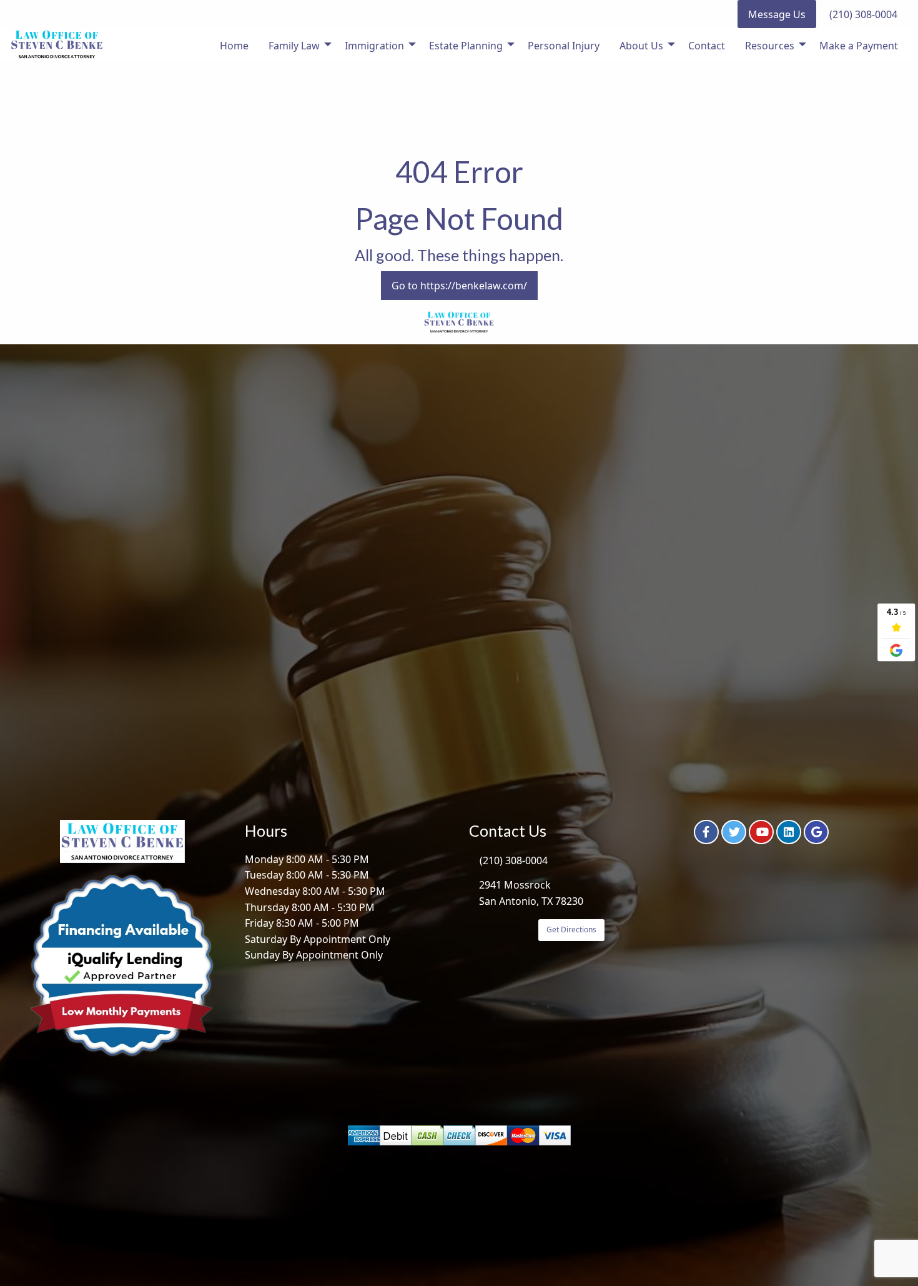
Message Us (777, 14)
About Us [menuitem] (641, 45)
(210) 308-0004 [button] (863, 14)
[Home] (57, 44)
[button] (706, 832)
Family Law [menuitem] (294, 45)
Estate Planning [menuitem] (466, 45)
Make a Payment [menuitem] (858, 45)
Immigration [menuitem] (374, 45)
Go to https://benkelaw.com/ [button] (459, 285)
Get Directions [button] (571, 929)
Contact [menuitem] (706, 45)
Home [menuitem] (234, 45)
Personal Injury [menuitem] (564, 45)
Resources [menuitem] (769, 45)
